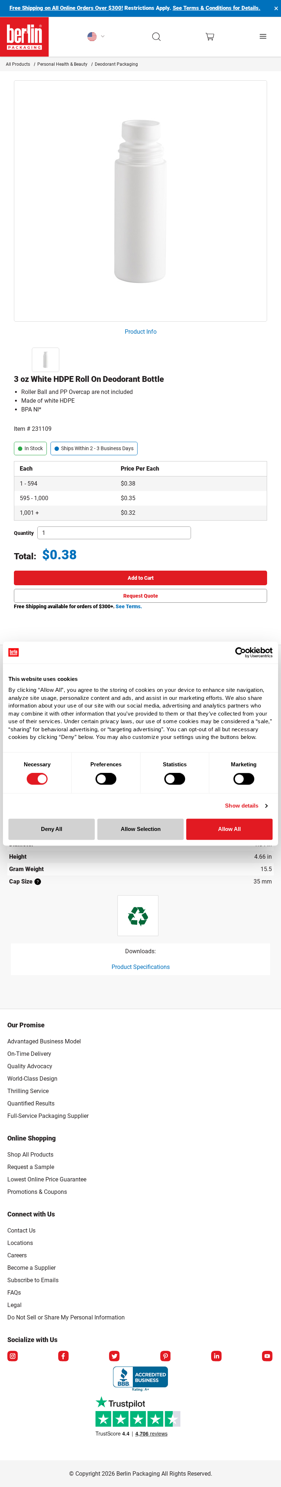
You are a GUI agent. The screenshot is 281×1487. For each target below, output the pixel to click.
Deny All (51, 829)
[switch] (105, 779)
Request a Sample (30, 1167)
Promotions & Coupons (37, 1191)
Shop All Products (30, 1154)
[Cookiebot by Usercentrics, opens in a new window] (241, 652)
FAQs (14, 1292)
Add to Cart (141, 578)
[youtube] (268, 1357)
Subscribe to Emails (33, 1280)
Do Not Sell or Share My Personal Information (66, 1316)
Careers (17, 1255)
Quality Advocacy (29, 1066)
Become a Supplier (31, 1267)
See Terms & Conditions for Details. (217, 8)
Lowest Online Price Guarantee (46, 1179)
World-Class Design (32, 1078)
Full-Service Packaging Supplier (48, 1115)
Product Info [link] (141, 331)
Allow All (229, 829)
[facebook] (64, 1357)
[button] (157, 36)
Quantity (24, 533)
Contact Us (21, 1230)
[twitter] (115, 1357)
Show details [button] (241, 806)
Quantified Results (31, 1103)
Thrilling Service (28, 1091)
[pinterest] (166, 1357)
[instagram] (13, 1357)
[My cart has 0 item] (209, 36)
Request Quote (140, 596)
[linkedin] (217, 1357)
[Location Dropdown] (96, 37)
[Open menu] (263, 36)
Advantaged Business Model (44, 1041)
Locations (20, 1242)
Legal (14, 1305)
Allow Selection (141, 829)
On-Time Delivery (29, 1053)
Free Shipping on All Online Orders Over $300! (66, 8)
